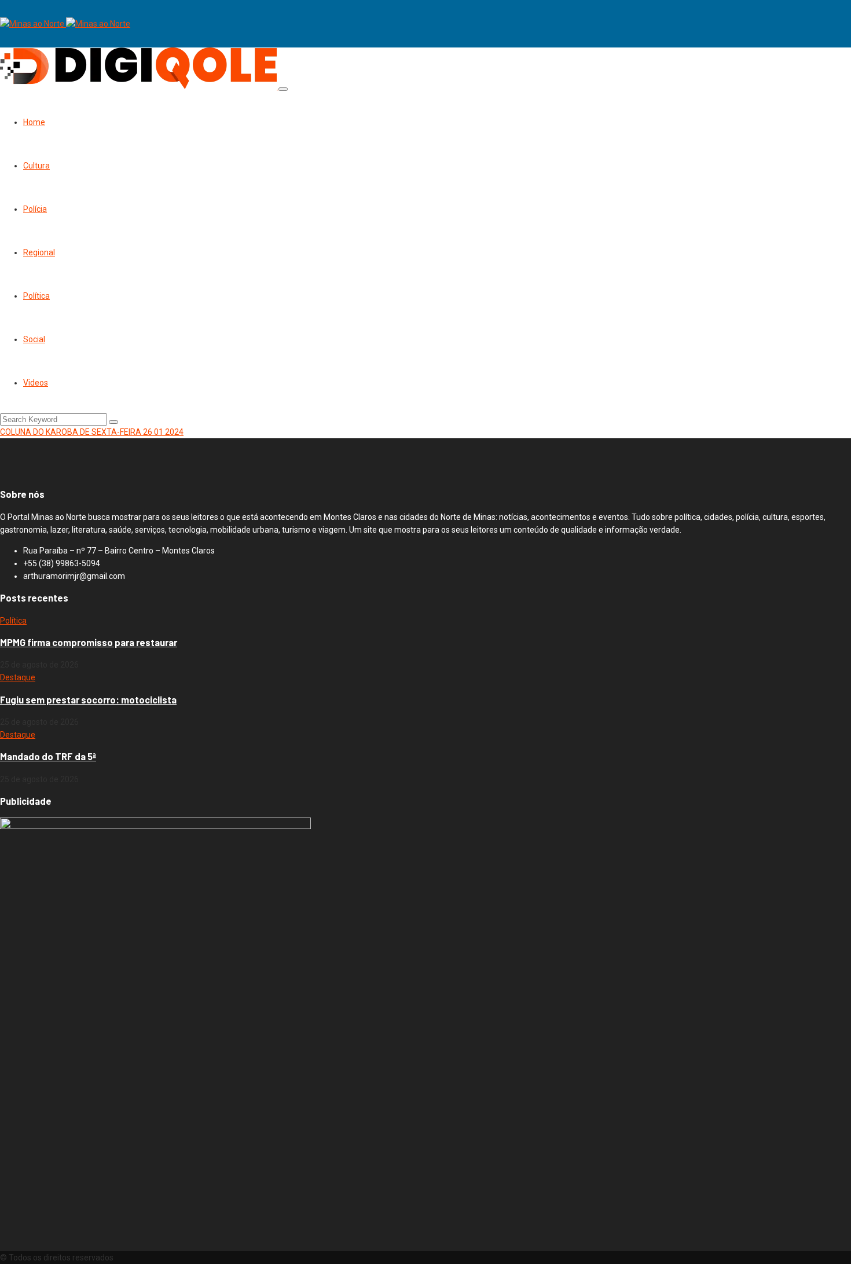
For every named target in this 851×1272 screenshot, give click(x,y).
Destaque (17, 677)
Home (34, 122)
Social (34, 339)
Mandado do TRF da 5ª (48, 756)
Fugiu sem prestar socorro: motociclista (88, 699)
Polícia (35, 209)
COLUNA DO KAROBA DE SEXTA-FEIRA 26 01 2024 (92, 432)
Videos (35, 382)
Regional (39, 252)
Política (36, 295)
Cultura (36, 165)
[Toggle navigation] (283, 89)
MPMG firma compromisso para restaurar (88, 642)
